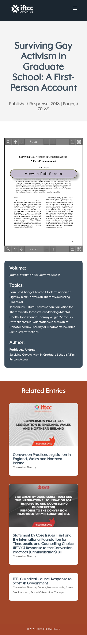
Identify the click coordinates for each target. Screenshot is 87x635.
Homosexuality (38, 312)
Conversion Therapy (41, 297)
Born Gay (16, 292)
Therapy (25, 327)
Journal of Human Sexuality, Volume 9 (35, 275)
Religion (54, 317)
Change (27, 292)
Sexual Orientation (35, 322)
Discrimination (44, 307)
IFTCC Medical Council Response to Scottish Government (42, 581)
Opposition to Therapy (34, 317)
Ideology (54, 312)
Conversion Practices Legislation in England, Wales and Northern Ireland (42, 459)
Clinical (22, 297)
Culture (29, 307)
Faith (24, 312)
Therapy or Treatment (46, 327)
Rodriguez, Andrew (22, 349)
